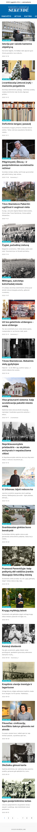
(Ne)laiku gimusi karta (14, 765)
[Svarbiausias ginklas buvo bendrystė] (18, 515)
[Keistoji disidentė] (18, 634)
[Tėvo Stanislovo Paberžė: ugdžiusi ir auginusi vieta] (18, 191)
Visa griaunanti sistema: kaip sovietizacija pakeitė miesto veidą (18, 402)
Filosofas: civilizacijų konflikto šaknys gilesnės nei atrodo (18, 726)
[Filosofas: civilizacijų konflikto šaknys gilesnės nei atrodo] (18, 711)
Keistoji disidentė (11, 646)
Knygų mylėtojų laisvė (14, 610)
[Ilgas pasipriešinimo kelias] (18, 788)
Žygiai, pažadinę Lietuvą (15, 245)
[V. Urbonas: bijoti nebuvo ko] (18, 477)
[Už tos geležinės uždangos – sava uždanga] (18, 309)
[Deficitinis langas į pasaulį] (18, 111)
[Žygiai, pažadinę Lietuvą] (18, 233)
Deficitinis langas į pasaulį (16, 123)
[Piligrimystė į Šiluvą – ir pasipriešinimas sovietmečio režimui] (18, 149)
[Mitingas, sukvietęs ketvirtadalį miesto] (18, 268)
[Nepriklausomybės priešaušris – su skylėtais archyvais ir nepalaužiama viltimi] (18, 432)
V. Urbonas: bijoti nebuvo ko (17, 489)
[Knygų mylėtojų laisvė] (18, 598)
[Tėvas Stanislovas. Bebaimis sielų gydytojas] (18, 348)
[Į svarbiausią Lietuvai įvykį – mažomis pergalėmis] (18, 70)
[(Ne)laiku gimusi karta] (18, 753)
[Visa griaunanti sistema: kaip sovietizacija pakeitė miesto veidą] (18, 387)
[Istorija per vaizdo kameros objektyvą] (18, 31)
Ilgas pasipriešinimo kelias (16, 801)
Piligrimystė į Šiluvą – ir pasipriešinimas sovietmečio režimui (18, 165)
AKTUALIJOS (6, 40)
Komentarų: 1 (14, 177)
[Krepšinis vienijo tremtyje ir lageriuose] (18, 672)
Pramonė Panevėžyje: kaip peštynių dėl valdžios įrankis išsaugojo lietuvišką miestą (18, 571)
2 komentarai (14, 417)
